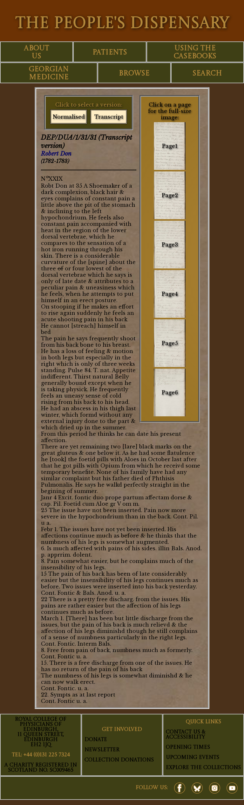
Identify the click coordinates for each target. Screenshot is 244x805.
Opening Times (188, 747)
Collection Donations (119, 760)
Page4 (170, 294)
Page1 (170, 146)
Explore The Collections (203, 767)
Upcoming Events (192, 757)
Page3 (170, 244)
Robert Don (56, 153)
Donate (96, 739)
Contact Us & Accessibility (185, 735)
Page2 (170, 195)
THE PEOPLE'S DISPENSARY (122, 24)
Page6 (170, 392)
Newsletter (102, 750)
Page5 (170, 343)
